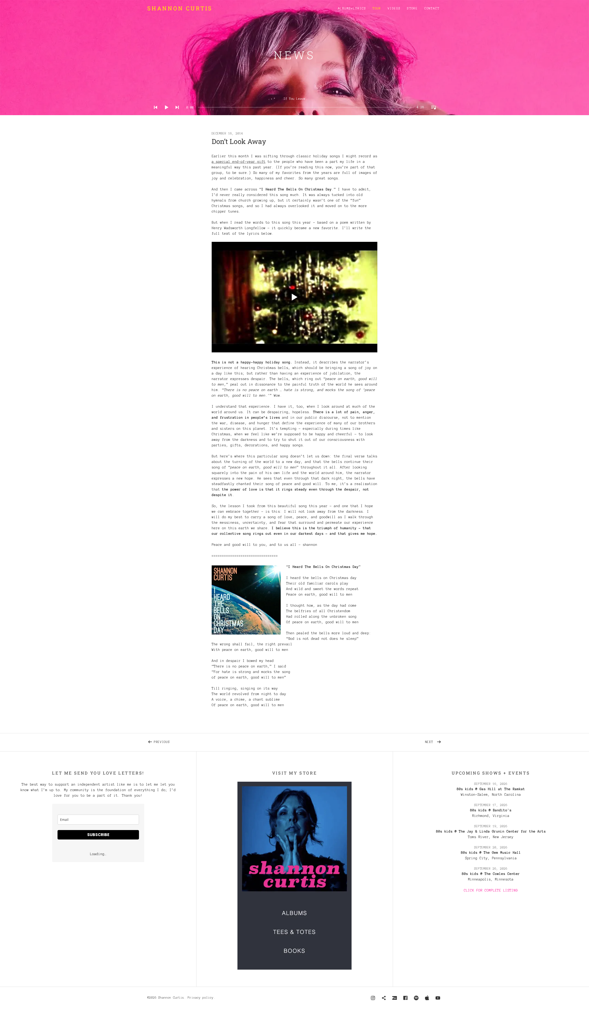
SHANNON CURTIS (179, 8)
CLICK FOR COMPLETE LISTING (491, 890)
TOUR (376, 8)
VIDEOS (394, 8)
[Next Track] (175, 113)
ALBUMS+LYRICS (352, 8)
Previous (200, 741)
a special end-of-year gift (239, 162)
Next (433, 741)
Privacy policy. (201, 997)
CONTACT (431, 8)
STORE (412, 8)
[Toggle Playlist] (432, 113)
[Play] (165, 113)
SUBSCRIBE (98, 834)
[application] (294, 103)
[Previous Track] (154, 113)
